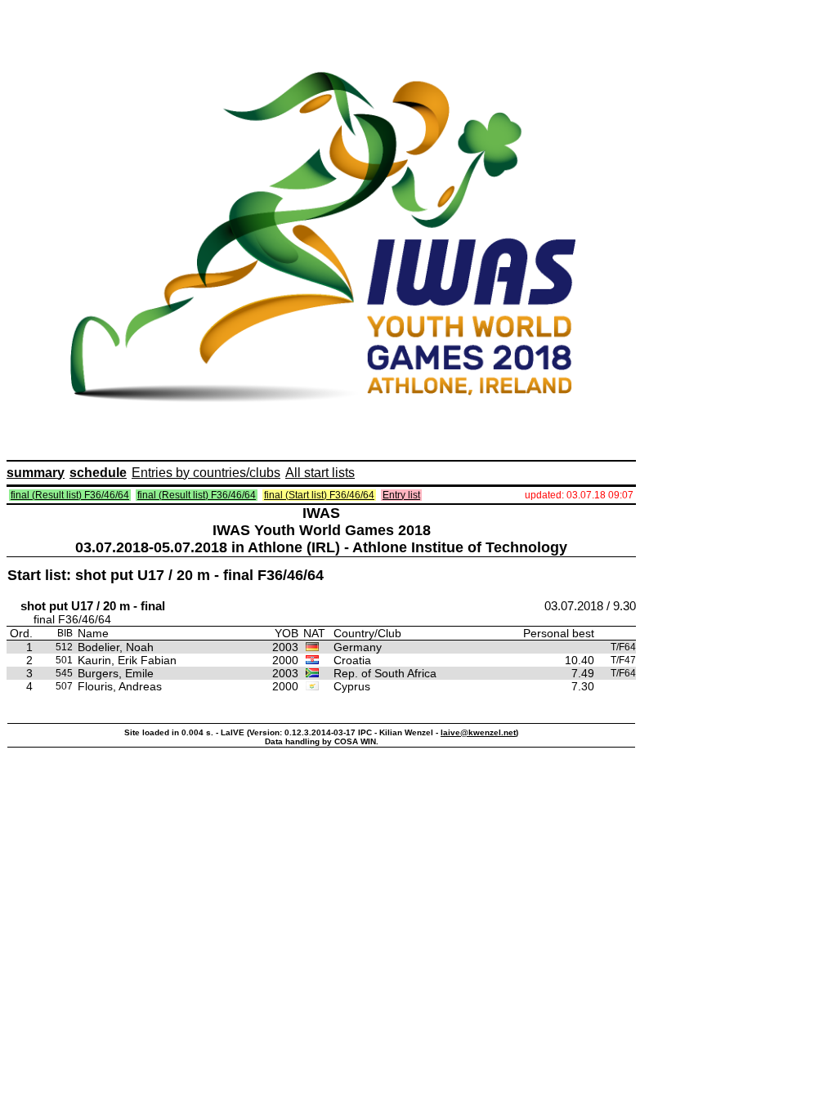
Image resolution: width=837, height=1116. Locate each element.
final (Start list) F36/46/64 (319, 495)
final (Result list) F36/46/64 (70, 495)
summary (36, 473)
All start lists (320, 473)
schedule (98, 473)
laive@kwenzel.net (478, 732)
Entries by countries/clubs (206, 473)
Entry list (401, 495)
